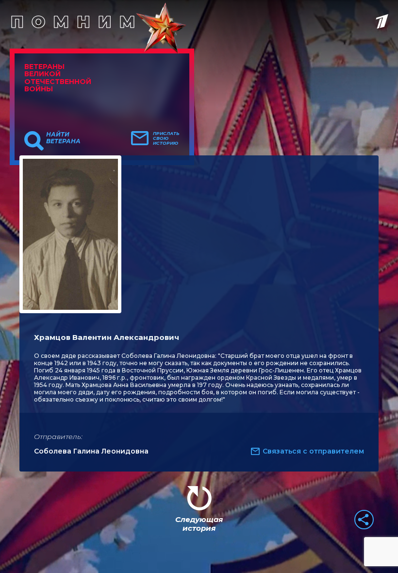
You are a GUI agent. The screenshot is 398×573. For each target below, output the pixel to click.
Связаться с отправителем (313, 451)
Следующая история (199, 524)
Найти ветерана (63, 138)
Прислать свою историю (166, 138)
